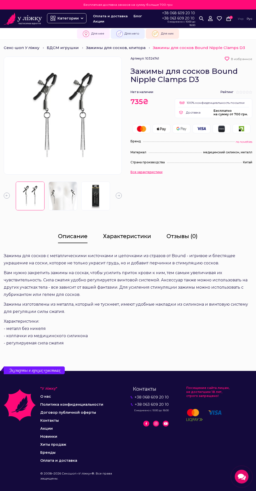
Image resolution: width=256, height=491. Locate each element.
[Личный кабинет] (210, 19)
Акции (98, 21)
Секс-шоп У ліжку (22, 47)
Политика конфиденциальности (71, 404)
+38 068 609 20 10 (178, 13)
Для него (131, 33)
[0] (219, 19)
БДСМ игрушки (63, 47)
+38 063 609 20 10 (178, 18)
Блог (138, 16)
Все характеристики (146, 172)
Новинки (48, 436)
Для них (167, 33)
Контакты (49, 420)
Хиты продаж (53, 444)
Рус (249, 19)
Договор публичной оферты (68, 412)
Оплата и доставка (110, 16)
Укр (241, 19)
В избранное (241, 59)
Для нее (97, 33)
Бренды (48, 452)
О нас (45, 396)
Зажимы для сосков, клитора (116, 47)
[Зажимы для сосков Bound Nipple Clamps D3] (30, 196)
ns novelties (244, 142)
